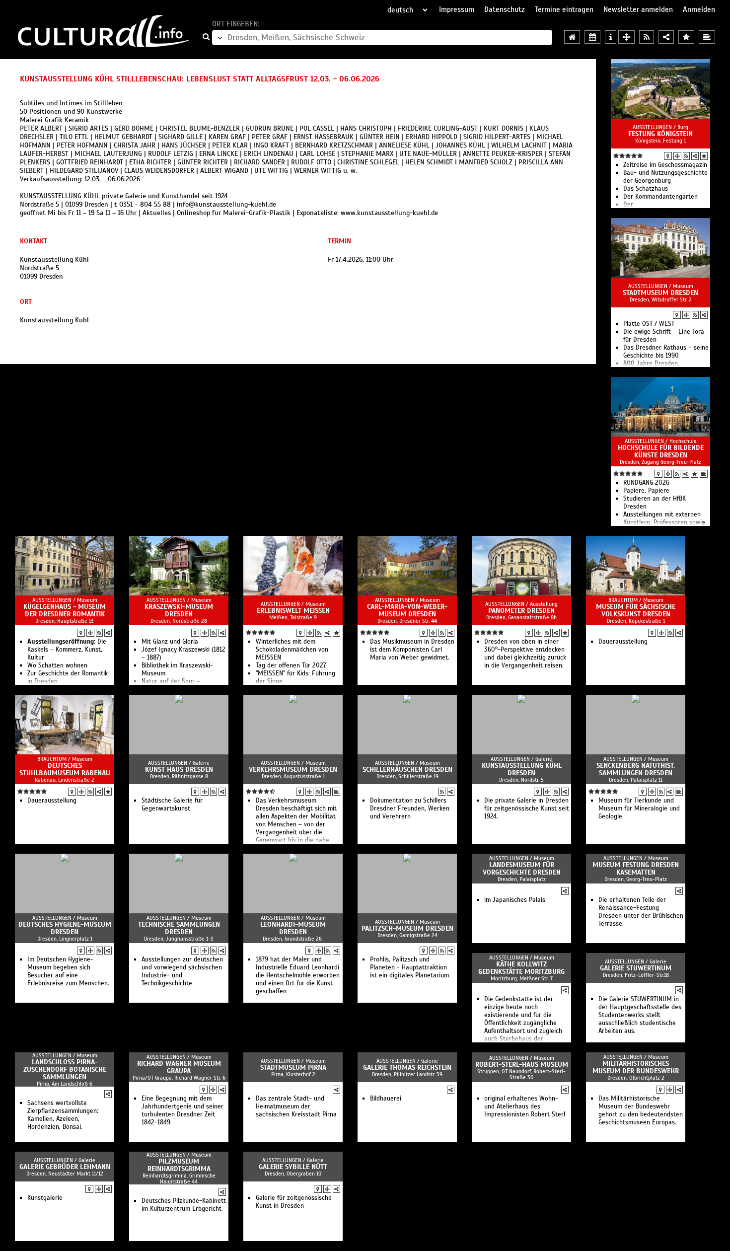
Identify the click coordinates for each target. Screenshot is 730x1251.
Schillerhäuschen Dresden (407, 769)
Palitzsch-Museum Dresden (407, 928)
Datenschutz (504, 9)
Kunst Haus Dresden (179, 769)
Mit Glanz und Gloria (170, 642)
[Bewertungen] (704, 156)
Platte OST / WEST (648, 324)
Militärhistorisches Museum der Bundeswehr (635, 1067)
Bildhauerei (385, 1099)
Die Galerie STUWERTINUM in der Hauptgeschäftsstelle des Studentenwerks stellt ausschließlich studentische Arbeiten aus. (639, 1015)
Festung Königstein (660, 134)
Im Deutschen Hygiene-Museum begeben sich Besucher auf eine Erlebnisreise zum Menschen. (68, 971)
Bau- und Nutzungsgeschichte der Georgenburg (665, 177)
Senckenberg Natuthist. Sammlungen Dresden (635, 769)
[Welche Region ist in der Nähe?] (626, 37)
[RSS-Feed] (686, 156)
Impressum (456, 9)
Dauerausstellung (623, 642)
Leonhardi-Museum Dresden (293, 928)
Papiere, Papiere (646, 491)
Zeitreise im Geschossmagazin (665, 165)
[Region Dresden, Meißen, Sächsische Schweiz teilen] (666, 37)
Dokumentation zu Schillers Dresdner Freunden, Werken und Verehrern (409, 808)
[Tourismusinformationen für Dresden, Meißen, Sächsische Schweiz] (610, 37)
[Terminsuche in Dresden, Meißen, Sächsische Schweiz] (592, 37)
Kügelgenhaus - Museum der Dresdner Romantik (64, 610)
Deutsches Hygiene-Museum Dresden (64, 928)
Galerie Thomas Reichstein (407, 1067)
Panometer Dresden (521, 610)
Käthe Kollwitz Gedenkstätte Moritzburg (521, 967)
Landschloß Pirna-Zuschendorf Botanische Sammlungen (64, 1069)
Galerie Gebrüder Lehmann (64, 1167)
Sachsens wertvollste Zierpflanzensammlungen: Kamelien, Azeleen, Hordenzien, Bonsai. (62, 1115)
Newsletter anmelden (638, 9)
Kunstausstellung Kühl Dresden (522, 769)
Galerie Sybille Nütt (293, 1167)
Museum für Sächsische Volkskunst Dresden (635, 610)
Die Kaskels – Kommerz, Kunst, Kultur (66, 650)
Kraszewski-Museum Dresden (179, 610)
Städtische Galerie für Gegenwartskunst (172, 804)
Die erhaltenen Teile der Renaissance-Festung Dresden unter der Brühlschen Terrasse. (640, 912)
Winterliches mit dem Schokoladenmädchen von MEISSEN (292, 650)
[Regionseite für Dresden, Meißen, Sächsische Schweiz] (572, 37)
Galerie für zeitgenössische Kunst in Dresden (294, 1202)
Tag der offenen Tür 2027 (291, 665)
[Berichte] (704, 474)
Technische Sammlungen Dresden (179, 928)
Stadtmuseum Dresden (660, 292)
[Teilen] (695, 156)
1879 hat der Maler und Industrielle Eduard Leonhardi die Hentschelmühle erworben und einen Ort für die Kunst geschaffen (298, 975)
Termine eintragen (564, 9)
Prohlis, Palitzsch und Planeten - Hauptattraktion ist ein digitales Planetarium (409, 967)
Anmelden (699, 9)
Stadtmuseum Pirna (293, 1067)
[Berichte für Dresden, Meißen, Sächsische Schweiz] (707, 37)
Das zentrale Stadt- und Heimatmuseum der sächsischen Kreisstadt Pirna (296, 1106)
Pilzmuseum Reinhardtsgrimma (179, 1165)
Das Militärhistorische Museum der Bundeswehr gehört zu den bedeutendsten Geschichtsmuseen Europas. (640, 1110)
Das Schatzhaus (645, 189)
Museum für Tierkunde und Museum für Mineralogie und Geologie (639, 808)
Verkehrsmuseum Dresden (293, 769)
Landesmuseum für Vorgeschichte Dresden (522, 868)
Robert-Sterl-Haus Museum (521, 1064)
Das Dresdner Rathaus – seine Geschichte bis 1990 (666, 352)
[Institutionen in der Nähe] (677, 156)
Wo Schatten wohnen (57, 665)
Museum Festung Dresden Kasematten (635, 868)
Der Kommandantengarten (660, 197)
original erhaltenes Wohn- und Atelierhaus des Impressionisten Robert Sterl (524, 1106)
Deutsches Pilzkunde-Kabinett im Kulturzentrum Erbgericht (184, 1205)
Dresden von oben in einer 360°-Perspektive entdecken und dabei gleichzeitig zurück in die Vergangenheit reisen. (525, 653)
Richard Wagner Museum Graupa (179, 1067)
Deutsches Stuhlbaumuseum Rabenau (64, 769)
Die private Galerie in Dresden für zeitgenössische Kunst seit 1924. (526, 808)
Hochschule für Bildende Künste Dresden (661, 451)
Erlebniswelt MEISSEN (293, 610)
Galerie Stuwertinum (635, 968)
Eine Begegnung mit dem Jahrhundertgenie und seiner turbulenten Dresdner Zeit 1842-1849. (182, 1110)
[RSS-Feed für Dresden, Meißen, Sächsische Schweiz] (646, 37)
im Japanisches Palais (514, 900)
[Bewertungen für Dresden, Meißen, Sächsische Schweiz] (686, 37)
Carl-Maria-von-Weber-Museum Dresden (407, 610)
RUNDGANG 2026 (646, 483)
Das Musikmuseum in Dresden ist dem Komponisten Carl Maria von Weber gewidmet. (412, 650)
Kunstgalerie (45, 1198)
